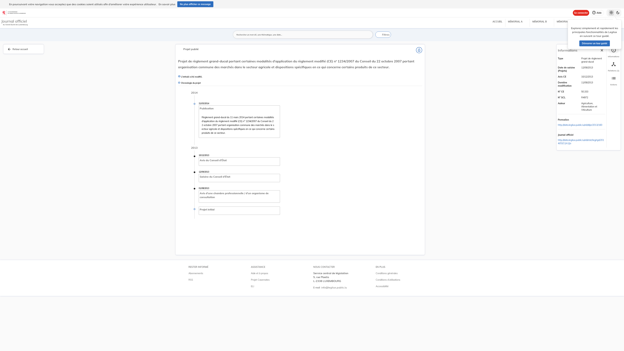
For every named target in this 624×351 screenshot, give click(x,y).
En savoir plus (167, 4)
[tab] (613, 52)
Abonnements (195, 273)
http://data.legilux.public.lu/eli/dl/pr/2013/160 (580, 125)
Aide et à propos (259, 273)
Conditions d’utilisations (388, 279)
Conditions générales (387, 273)
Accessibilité (382, 286)
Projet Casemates (260, 279)
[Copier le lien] (573, 120)
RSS (190, 279)
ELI (252, 286)
